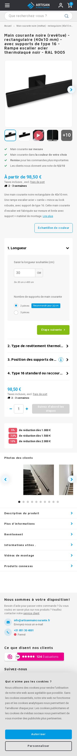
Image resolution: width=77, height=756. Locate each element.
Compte (60, 5)
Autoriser (38, 734)
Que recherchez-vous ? (66, 16)
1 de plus (27, 409)
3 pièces (24, 312)
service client (31, 613)
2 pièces (39, 306)
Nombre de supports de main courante (38, 297)
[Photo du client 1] (38, 480)
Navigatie (7, 5)
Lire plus (48, 216)
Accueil (8, 26)
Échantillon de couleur (53, 228)
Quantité (19, 408)
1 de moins (10, 409)
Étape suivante (51, 330)
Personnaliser (38, 746)
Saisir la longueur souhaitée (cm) (34, 262)
